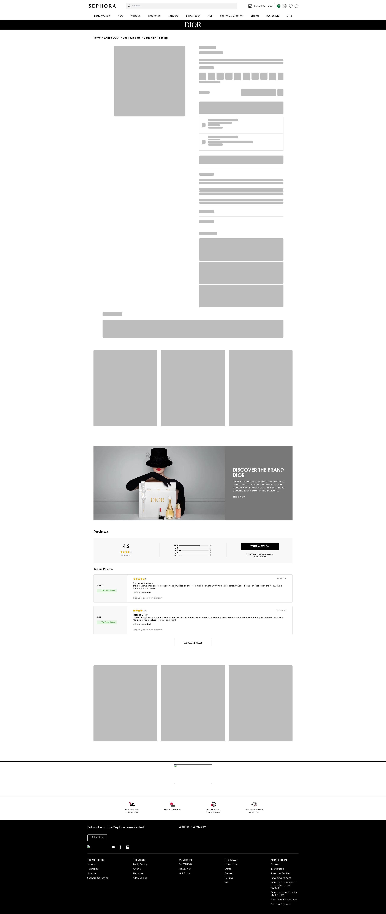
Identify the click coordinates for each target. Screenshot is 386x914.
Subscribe (97, 837)
